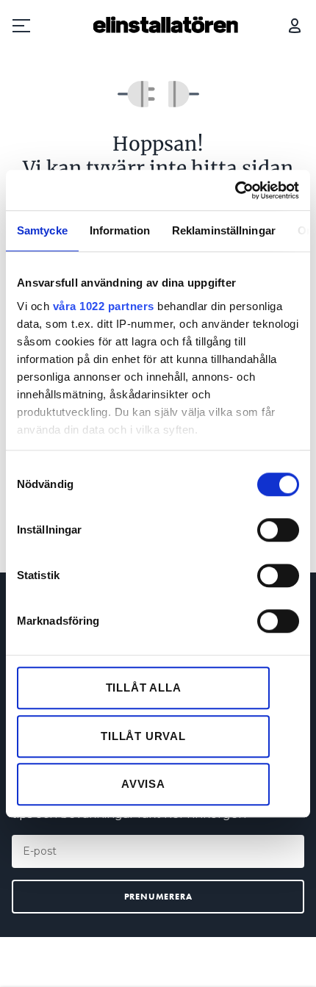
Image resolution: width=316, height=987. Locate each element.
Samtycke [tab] (42, 230)
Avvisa (143, 784)
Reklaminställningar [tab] (224, 230)
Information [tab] (120, 230)
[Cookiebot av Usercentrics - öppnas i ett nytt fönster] (234, 190)
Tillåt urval (143, 736)
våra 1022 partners (103, 306)
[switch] (278, 530)
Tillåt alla (144, 687)
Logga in (294, 25)
